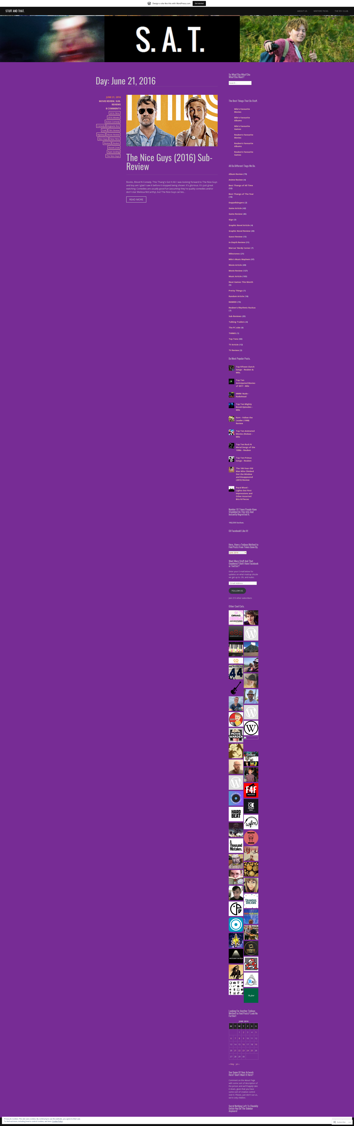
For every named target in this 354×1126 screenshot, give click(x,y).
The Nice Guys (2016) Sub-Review (169, 161)
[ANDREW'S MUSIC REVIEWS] (236, 782)
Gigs (231, 219)
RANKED (233, 302)
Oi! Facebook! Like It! (238, 531)
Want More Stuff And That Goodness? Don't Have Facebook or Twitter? (243, 563)
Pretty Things (236, 290)
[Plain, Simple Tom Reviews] (236, 893)
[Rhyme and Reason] (236, 877)
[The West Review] (251, 728)
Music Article (235, 276)
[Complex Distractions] (236, 767)
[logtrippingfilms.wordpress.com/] (251, 869)
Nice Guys (103, 139)
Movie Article (235, 265)
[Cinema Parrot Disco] (236, 909)
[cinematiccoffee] (251, 633)
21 (235, 1050)
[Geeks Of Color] (251, 744)
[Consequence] (236, 924)
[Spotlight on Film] (236, 956)
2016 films (114, 113)
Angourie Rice (113, 126)
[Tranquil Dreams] (251, 901)
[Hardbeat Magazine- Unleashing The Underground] (236, 814)
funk (104, 130)
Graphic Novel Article (239, 225)
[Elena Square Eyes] (251, 617)
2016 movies (113, 117)
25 (252, 1050)
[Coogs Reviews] (251, 712)
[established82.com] (236, 633)
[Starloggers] (236, 940)
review (107, 143)
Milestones (234, 253)
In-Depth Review (237, 242)
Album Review (236, 174)
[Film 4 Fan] (251, 790)
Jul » (237, 1064)
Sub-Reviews (235, 316)
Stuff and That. (15, 11)
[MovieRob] (236, 719)
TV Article (234, 344)
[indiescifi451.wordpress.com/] (251, 853)
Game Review (235, 214)
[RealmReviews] (251, 980)
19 (256, 1044)
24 (248, 1050)
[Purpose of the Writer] (236, 649)
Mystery (101, 134)
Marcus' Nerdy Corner (239, 248)
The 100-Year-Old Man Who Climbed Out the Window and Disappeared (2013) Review (245, 474)
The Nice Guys (112, 156)
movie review (113, 134)
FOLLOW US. (237, 590)
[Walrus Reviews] (251, 838)
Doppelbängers (236, 202)
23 (243, 1050)
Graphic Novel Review (239, 231)
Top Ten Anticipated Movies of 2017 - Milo (245, 383)
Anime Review (236, 179)
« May (231, 1064)
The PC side (234, 327)
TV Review (234, 350)
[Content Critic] (236, 988)
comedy (101, 126)
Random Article (236, 296)
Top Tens (233, 339)
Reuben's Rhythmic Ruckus (242, 307)
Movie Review (106, 101)
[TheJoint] (251, 996)
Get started (199, 3)
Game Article (235, 208)
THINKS (232, 333)
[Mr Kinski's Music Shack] (236, 861)
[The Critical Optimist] (236, 661)
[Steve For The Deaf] (236, 972)
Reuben (116, 143)
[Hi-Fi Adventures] (236, 688)
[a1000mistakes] (236, 846)
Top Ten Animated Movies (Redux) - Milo (245, 434)
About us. (302, 11)
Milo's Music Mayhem (239, 259)
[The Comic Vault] (251, 806)
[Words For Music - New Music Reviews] (251, 822)
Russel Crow (113, 147)
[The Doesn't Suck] (236, 751)
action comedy (112, 121)
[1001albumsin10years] (251, 917)
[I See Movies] (251, 759)
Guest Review (235, 236)
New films (114, 139)
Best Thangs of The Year (241, 194)
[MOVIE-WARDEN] (236, 735)
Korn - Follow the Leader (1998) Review (244, 420)
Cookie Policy (57, 1121)
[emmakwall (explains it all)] (251, 885)
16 (243, 1044)
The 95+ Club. (341, 11)
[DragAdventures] (236, 617)
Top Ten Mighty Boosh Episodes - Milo (244, 407)
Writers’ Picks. (321, 11)
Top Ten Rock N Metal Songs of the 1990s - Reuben (245, 447)
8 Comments (113, 108)
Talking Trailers (237, 322)
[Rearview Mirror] (251, 696)
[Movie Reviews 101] (251, 948)
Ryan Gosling (113, 151)
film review (114, 130)
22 (239, 1050)
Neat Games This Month (241, 282)
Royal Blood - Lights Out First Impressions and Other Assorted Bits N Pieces (244, 493)
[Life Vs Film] (236, 704)
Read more (134, 200)
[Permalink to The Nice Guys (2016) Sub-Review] (172, 145)
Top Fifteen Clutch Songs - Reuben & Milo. (245, 369)
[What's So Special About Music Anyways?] (236, 798)
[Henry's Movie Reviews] (251, 932)
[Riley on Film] (251, 681)
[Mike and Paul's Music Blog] (251, 649)
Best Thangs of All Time (241, 185)
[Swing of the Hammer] (236, 830)
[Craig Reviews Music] (251, 775)
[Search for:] (240, 83)
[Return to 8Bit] (251, 964)
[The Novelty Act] (236, 672)
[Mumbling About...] (251, 665)
